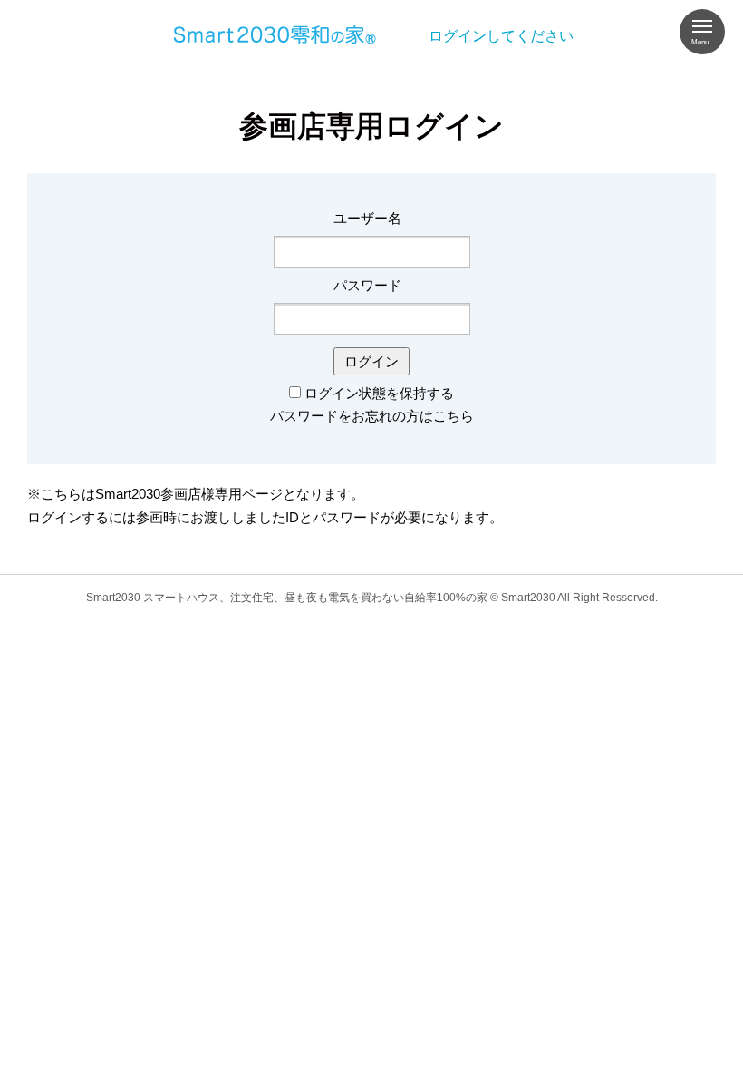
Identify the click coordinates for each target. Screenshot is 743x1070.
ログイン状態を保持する (379, 393)
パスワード (367, 285)
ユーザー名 (367, 218)
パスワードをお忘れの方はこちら (372, 415)
